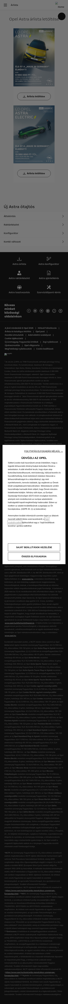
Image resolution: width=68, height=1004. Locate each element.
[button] (43, 451)
